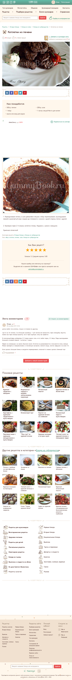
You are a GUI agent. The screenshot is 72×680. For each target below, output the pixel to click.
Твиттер (20, 93)
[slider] (36, 250)
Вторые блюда (19, 235)
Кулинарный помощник (50, 8)
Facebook (12, 93)
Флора (9, 324)
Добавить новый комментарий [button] (36, 361)
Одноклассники (16, 93)
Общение (34, 8)
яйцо (7, 237)
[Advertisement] (36, 142)
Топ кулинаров (7, 8)
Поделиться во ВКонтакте (7, 93)
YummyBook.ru (33, 2)
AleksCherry (12, 122)
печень (17, 237)
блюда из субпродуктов (30, 237)
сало (21, 237)
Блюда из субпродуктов (32, 235)
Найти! (42, 18)
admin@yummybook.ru (36, 269)
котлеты (11, 237)
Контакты (66, 8)
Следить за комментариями (59, 319)
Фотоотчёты (22, 8)
